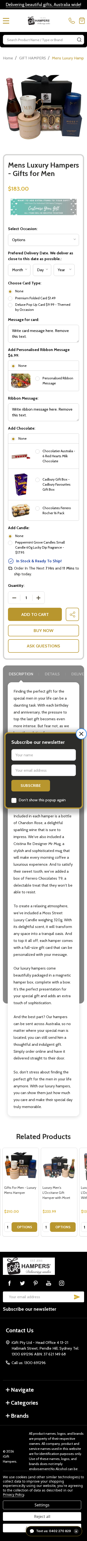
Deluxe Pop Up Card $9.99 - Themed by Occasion (42, 307)
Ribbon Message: (23, 398)
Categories (24, 1402)
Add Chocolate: (21, 428)
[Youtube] (48, 1283)
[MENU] (6, 21)
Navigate (22, 1389)
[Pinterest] (35, 1283)
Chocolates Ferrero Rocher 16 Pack (57, 510)
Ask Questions (43, 646)
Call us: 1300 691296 (29, 1362)
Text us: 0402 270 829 (56, 1531)
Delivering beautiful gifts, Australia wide (43, 4)
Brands (20, 1415)
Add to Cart (35, 614)
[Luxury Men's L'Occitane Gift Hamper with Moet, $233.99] (59, 1165)
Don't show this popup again (42, 800)
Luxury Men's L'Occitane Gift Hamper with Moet (56, 1192)
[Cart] (82, 21)
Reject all (42, 1516)
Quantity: (16, 585)
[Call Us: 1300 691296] (73, 21)
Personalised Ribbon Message (58, 380)
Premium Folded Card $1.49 (35, 298)
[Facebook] (9, 1283)
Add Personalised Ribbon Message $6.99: (39, 352)
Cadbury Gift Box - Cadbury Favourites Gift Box (57, 484)
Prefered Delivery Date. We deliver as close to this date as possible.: (40, 256)
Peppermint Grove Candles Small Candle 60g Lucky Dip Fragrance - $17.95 (40, 547)
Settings (42, 1505)
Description (21, 674)
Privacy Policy (13, 1494)
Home (8, 58)
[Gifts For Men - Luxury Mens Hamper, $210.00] (20, 1165)
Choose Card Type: (24, 283)
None (19, 291)
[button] (81, 733)
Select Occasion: (22, 228)
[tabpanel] (20, 1192)
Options (24, 1227)
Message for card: (23, 319)
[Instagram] (61, 1283)
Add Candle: (18, 528)
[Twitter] (22, 1283)
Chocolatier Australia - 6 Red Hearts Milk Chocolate (59, 456)
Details (52, 674)
